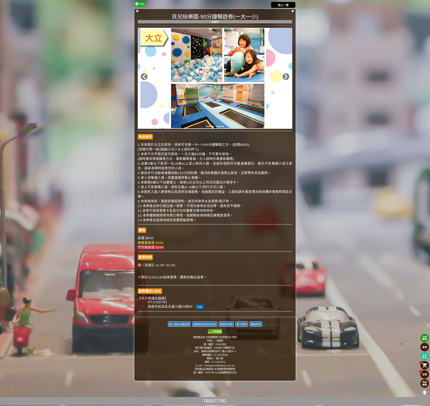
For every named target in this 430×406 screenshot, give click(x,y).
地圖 (199, 307)
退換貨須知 (226, 324)
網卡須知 (242, 324)
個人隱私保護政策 (179, 324)
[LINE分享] (140, 4)
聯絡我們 (256, 324)
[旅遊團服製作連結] (424, 356)
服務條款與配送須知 (204, 324)
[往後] (286, 76)
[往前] (144, 76)
